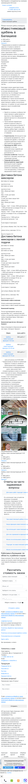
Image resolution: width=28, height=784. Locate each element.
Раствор (3, 671)
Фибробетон (5, 673)
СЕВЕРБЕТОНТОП (6, 621)
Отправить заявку (14, 608)
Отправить (14, 706)
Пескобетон (5, 668)
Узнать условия (7, 5)
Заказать (4, 43)
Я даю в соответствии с (13, 614)
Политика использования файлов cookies (14, 633)
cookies (9, 772)
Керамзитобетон (6, 676)
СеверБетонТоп (14, 7)
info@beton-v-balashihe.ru (9, 660)
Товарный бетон (6, 666)
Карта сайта (5, 639)
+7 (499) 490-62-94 (14, 9)
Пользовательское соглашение (10, 636)
